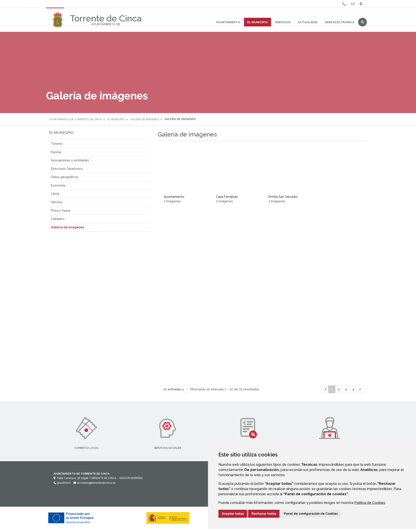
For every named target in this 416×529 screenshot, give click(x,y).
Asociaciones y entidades (70, 160)
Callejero (58, 219)
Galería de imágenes (144, 119)
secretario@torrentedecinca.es (95, 482)
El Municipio (257, 22)
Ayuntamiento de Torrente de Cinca (75, 119)
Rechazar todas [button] (264, 513)
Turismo (57, 143)
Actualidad (308, 22)
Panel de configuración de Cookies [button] (311, 513)
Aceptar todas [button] (233, 513)
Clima (55, 194)
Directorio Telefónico (67, 168)
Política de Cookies (369, 503)
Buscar (362, 22)
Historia (56, 202)
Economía (58, 185)
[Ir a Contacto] (352, 4)
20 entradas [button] (172, 389)
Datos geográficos (64, 177)
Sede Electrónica (339, 22)
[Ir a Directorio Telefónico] (344, 4)
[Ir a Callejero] (361, 4)
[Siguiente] (360, 389)
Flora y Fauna (60, 210)
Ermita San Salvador (283, 196)
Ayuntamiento (228, 22)
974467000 (63, 482)
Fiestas (56, 152)
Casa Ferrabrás (227, 196)
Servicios (283, 22)
